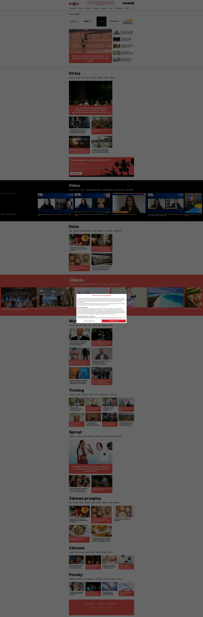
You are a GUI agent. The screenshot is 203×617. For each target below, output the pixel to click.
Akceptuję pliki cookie (114, 321)
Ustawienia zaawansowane (89, 321)
